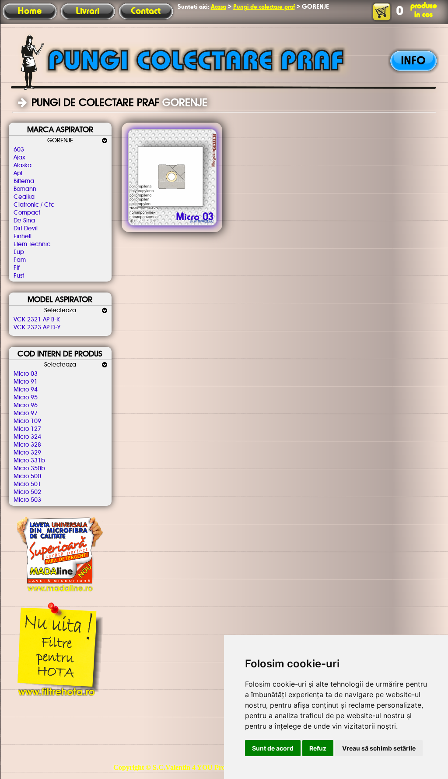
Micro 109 (27, 421)
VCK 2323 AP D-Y (37, 327)
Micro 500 (27, 476)
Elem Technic (32, 244)
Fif (17, 268)
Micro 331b (29, 461)
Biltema (24, 181)
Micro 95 (26, 398)
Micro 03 (26, 374)
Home (30, 11)
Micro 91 (26, 382)
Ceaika (24, 197)
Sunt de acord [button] (273, 748)
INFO (413, 61)
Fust (19, 276)
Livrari (87, 11)
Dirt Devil (26, 229)
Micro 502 (27, 492)
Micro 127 (27, 429)
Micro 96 (26, 405)
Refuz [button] (317, 748)
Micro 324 (27, 437)
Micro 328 (27, 445)
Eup (19, 252)
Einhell (23, 236)
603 (19, 150)
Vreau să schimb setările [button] (379, 748)
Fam (20, 260)
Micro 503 (27, 500)
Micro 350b (29, 468)
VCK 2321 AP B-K (37, 320)
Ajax (19, 158)
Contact (146, 11)
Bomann (25, 189)
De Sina (24, 221)
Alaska (23, 165)
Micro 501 (27, 484)
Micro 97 (26, 413)
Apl (18, 173)
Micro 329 (27, 453)
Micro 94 (26, 390)
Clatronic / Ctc (34, 205)
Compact (27, 213)
